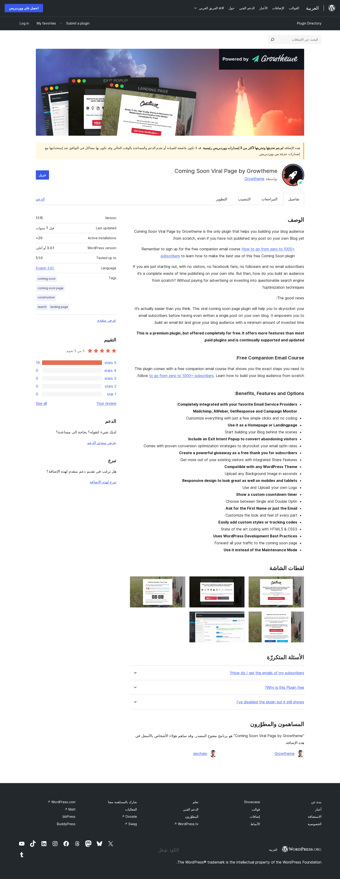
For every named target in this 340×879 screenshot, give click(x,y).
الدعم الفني (190, 809)
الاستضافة (314, 816)
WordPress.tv (186, 824)
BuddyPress (66, 824)
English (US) (45, 268)
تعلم (195, 802)
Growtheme (254, 178)
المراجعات (269, 199)
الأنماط (255, 824)
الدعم (40, 199)
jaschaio (200, 753)
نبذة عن (316, 802)
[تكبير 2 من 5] (238, 582)
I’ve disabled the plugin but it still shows (270, 702)
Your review (106, 403)
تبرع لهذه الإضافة (103, 482)
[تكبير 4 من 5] (298, 617)
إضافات (255, 816)
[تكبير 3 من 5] (179, 582)
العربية (273, 849)
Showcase (252, 802)
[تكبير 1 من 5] (298, 582)
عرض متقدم (106, 320)
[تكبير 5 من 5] (238, 617)
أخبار (318, 809)
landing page (59, 307)
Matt (70, 809)
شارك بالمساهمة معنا (122, 802)
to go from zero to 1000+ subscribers (181, 375)
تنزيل (42, 175)
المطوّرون (191, 816)
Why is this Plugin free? (284, 687)
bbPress (69, 816)
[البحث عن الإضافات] (272, 39)
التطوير (221, 199)
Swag (130, 824)
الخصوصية (314, 824)
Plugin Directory (309, 23)
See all (41, 403)
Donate (129, 816)
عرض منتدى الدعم (101, 442)
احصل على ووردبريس (24, 8)
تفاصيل (293, 199)
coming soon (47, 278)
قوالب (256, 809)
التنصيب (244, 199)
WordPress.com (61, 802)
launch (42, 307)
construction (46, 297)
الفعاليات (131, 809)
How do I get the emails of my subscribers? (267, 673)
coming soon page (50, 288)
